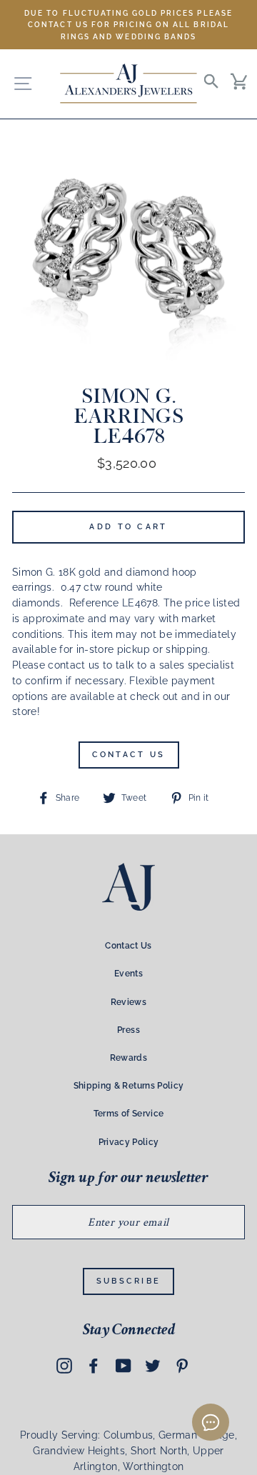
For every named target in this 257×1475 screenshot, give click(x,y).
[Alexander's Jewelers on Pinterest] (182, 1365)
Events (128, 974)
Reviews (128, 1002)
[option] (128, 24)
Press (128, 1030)
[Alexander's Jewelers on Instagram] (64, 1365)
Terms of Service (128, 1114)
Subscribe (128, 1281)
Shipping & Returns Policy (129, 1086)
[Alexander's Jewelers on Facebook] (93, 1365)
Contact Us (129, 754)
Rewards (128, 1058)
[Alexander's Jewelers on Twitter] (153, 1365)
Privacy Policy (129, 1142)
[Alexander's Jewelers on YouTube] (123, 1365)
